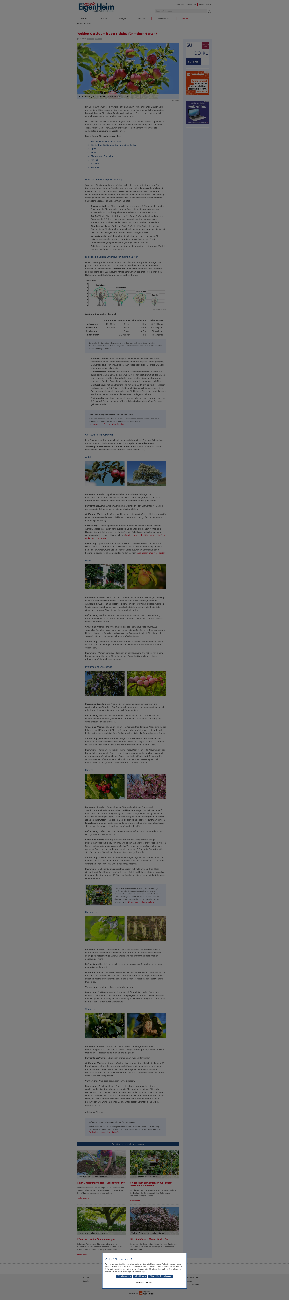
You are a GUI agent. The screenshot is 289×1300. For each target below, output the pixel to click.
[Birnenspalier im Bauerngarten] (105, 588)
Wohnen (141, 18)
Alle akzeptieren (124, 1276)
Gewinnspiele (191, 4)
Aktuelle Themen (88, 18)
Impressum (139, 1282)
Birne (93, 152)
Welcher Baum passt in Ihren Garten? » (104, 1132)
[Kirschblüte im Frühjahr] (146, 798)
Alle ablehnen (140, 1276)
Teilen (91, 39)
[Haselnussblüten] (146, 940)
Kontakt (86, 1281)
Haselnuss (96, 163)
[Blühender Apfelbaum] (146, 485)
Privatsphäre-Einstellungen (160, 1276)
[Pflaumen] (146, 694)
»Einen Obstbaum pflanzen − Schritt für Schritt (107, 424)
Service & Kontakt (205, 4)
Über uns (180, 4)
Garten (185, 18)
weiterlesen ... (83, 1198)
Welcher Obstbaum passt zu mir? (107, 141)
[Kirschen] (105, 798)
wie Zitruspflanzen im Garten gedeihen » (140, 902)
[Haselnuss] (105, 940)
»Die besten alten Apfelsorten (151, 553)
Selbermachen (164, 18)
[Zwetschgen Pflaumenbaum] (105, 694)
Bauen (104, 18)
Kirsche (94, 159)
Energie (122, 18)
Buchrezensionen (192, 1284)
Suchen (209, 10)
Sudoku (189, 1281)
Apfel (93, 148)
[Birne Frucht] (146, 588)
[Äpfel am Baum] (105, 485)
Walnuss (95, 167)
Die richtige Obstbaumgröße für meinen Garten (113, 145)
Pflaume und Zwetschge (102, 156)
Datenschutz (149, 1282)
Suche (209, 12)
